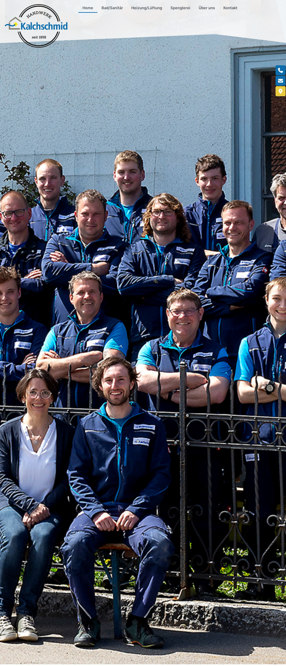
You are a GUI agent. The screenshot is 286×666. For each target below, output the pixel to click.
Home (87, 8)
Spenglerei (180, 8)
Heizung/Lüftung (146, 8)
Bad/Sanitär (112, 8)
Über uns (207, 8)
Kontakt (230, 8)
